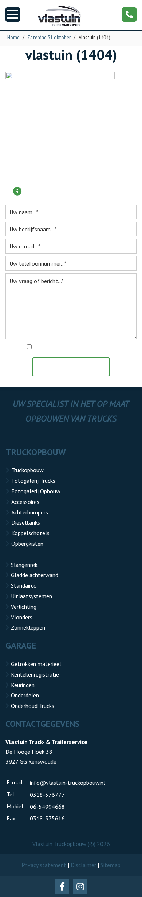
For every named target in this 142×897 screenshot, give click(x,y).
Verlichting (23, 606)
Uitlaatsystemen (31, 596)
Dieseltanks (25, 522)
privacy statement (102, 347)
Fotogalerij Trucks (33, 480)
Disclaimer (83, 865)
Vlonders (21, 617)
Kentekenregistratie (35, 674)
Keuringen (23, 685)
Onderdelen (25, 695)
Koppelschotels (30, 533)
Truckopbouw (27, 470)
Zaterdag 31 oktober (49, 37)
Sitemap (110, 865)
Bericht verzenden (74, 367)
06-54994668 (47, 806)
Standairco (24, 585)
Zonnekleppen (28, 627)
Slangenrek (24, 564)
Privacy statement (43, 865)
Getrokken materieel (36, 663)
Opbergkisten (27, 543)
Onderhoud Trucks (32, 705)
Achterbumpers (29, 512)
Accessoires (25, 501)
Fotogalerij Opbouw (35, 491)
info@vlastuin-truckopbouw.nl (67, 782)
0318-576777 (47, 794)
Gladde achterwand (34, 575)
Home (13, 37)
